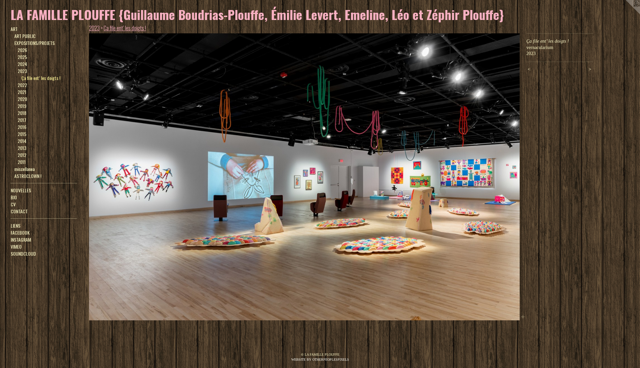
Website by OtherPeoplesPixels (320, 359)
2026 (22, 49)
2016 (22, 126)
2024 (22, 63)
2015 (22, 133)
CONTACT (19, 211)
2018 (22, 112)
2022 (22, 84)
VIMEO (16, 246)
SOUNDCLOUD (23, 253)
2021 (22, 91)
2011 (22, 161)
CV (13, 204)
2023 (22, 70)
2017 (22, 119)
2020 (22, 98)
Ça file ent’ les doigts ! (40, 77)
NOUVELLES (21, 190)
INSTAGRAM (21, 239)
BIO (14, 197)
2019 (22, 105)
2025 (22, 56)
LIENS (15, 225)
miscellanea (24, 168)
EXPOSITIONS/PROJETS (34, 42)
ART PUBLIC (25, 35)
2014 (22, 140)
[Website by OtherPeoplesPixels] (626, 13)
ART (14, 28)
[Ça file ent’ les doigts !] (304, 176)
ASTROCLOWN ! (27, 175)
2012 (22, 154)
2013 (22, 147)
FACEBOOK (20, 232)
